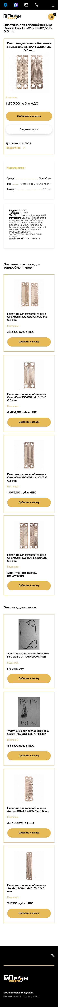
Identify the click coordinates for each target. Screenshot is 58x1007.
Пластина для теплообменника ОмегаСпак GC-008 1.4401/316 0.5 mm (27, 316)
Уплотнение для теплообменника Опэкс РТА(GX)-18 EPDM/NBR (28, 732)
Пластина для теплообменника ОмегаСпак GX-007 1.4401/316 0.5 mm (27, 557)
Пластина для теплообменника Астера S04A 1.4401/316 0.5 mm (28, 809)
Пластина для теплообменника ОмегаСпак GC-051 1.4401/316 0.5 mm (26, 397)
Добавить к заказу (29, 116)
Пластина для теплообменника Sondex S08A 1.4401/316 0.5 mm (26, 888)
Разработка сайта (12, 996)
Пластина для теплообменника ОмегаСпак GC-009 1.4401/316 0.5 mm (27, 477)
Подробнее (13, 147)
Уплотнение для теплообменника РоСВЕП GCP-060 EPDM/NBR (28, 655)
